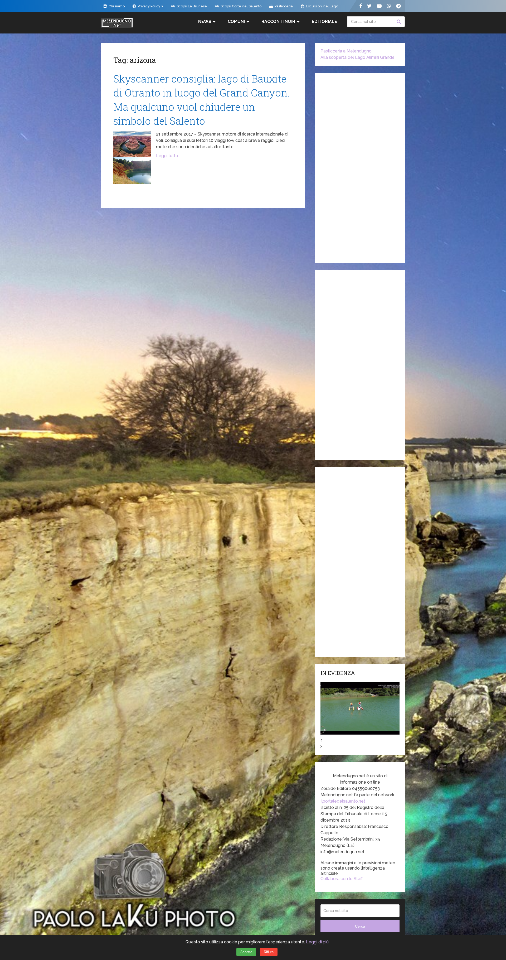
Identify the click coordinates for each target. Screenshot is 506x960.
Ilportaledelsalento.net (342, 801)
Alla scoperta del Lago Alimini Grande (357, 57)
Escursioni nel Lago (321, 6)
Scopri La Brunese (191, 6)
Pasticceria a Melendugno (346, 51)
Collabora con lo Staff (341, 878)
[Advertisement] (360, 168)
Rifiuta (269, 952)
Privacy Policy (148, 6)
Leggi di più (317, 941)
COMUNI (236, 21)
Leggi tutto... (168, 155)
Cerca (399, 21)
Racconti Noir (278, 21)
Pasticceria (283, 6)
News (204, 21)
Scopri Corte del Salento (240, 6)
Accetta (246, 952)
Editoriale (324, 21)
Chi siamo (116, 6)
